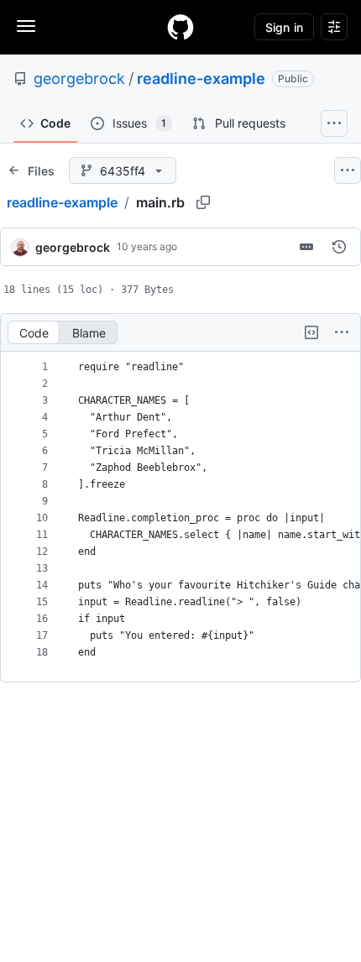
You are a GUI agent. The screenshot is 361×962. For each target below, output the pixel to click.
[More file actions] (341, 332)
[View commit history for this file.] (339, 247)
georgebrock (79, 78)
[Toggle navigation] (26, 26)
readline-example (201, 78)
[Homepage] (180, 26)
